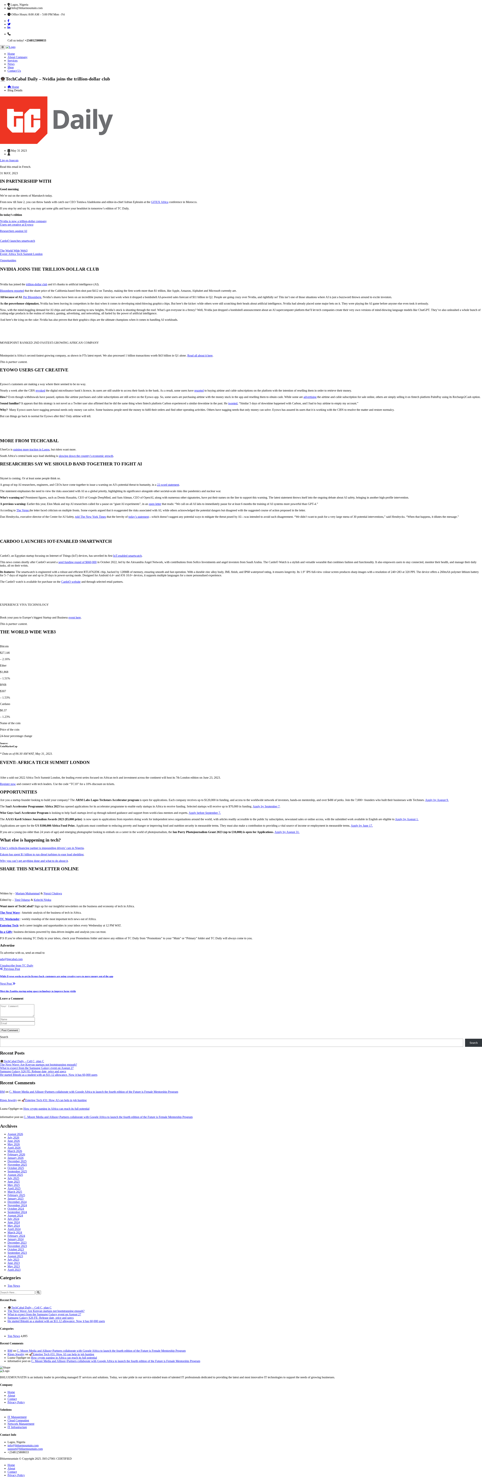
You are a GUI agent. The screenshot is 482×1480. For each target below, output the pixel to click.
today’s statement (138, 516)
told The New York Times (90, 516)
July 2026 (13, 1137)
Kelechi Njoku (42, 899)
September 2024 (17, 1212)
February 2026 (16, 1154)
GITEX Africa (159, 202)
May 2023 (14, 1266)
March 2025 (15, 1191)
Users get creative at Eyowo (16, 224)
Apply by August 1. (407, 819)
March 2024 (15, 1232)
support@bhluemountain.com (25, 1448)
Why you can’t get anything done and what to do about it (34, 860)
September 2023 (17, 1252)
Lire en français (9, 160)
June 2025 (14, 1181)
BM (2, 1091)
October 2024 (16, 1208)
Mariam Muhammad (27, 893)
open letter (155, 504)
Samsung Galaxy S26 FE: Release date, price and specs (33, 1071)
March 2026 (15, 1151)
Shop (11, 67)
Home (11, 53)
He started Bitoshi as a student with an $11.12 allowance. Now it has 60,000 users (48, 1074)
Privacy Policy (16, 1402)
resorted (199, 390)
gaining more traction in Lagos (31, 449)
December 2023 (17, 1242)
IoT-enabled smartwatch (127, 555)
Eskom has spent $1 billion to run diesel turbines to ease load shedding (42, 854)
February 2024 (16, 1235)
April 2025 (14, 1188)
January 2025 (16, 1198)
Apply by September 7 (266, 806)
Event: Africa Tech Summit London (21, 254)
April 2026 (14, 1147)
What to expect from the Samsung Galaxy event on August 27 (37, 1068)
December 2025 (17, 1161)
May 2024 (14, 1225)
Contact (12, 1399)
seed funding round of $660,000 (77, 562)
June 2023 (14, 1263)
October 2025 (16, 1168)
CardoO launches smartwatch (17, 240)
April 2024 (14, 1229)
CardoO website (71, 581)
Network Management (21, 1423)
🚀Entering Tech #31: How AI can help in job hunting (54, 1100)
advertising (310, 397)
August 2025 (15, 1174)
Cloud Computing (18, 1420)
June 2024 (14, 1222)
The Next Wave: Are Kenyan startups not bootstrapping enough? (38, 1064)
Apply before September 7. (205, 812)
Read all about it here (200, 355)
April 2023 (14, 1269)
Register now (8, 784)
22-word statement (168, 484)
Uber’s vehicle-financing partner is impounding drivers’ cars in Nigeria (42, 848)
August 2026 (15, 1134)
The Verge (22, 510)
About (11, 1395)
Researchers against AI (13, 231)
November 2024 (17, 1205)
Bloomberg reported (12, 290)
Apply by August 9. (437, 800)
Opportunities (8, 260)
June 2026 (14, 1140)
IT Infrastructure (17, 1427)
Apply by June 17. (362, 825)
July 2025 (13, 1178)
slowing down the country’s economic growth (86, 455)
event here (75, 617)
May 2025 (14, 1185)
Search (4, 1037)
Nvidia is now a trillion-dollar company (23, 221)
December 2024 (17, 1202)
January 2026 (16, 1157)
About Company (17, 57)
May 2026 (14, 1144)
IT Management (17, 1417)
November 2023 (17, 1246)
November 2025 (17, 1164)
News (11, 64)
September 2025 (17, 1171)
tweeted (232, 403)
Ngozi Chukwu (52, 893)
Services (13, 60)
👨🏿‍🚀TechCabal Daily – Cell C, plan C (22, 1061)
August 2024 (15, 1215)
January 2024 (16, 1239)
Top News (14, 1285)
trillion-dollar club (36, 284)
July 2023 (13, 1259)
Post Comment (10, 1030)
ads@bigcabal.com (11, 959)
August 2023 (15, 1256)
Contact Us (14, 70)
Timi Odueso (22, 899)
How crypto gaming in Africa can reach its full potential (56, 1108)
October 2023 (16, 1249)
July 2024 (13, 1218)
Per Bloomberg (32, 297)
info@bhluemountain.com (23, 1445)
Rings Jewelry (8, 1100)
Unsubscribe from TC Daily (16, 965)
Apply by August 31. (287, 832)
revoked (40, 390)
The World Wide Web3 (13, 250)
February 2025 (16, 1195)
